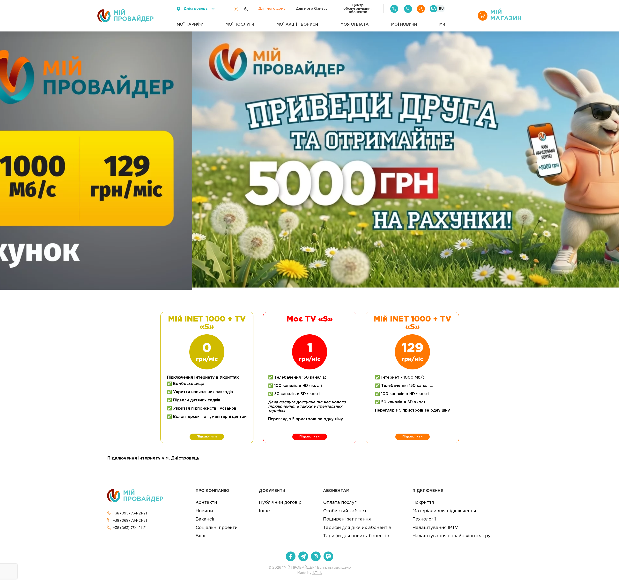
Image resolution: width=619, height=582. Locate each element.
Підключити (207, 436)
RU (441, 8)
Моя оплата (354, 24)
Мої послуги (240, 24)
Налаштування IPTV (435, 528)
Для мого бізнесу (311, 8)
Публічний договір (280, 503)
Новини (204, 511)
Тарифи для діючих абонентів (357, 528)
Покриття (423, 503)
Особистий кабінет (345, 511)
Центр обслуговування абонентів (358, 9)
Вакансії (205, 519)
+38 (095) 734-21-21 (130, 513)
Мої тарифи (190, 24)
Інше (264, 511)
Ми (442, 24)
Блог (201, 536)
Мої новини (404, 24)
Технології (424, 519)
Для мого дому (271, 8)
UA (433, 8)
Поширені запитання (347, 519)
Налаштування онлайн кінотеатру (452, 536)
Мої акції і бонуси (297, 24)
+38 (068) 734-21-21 (130, 520)
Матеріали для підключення (444, 511)
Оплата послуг (340, 503)
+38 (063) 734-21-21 (130, 528)
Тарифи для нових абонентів (356, 536)
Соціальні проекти (217, 528)
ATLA (317, 573)
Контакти (206, 503)
